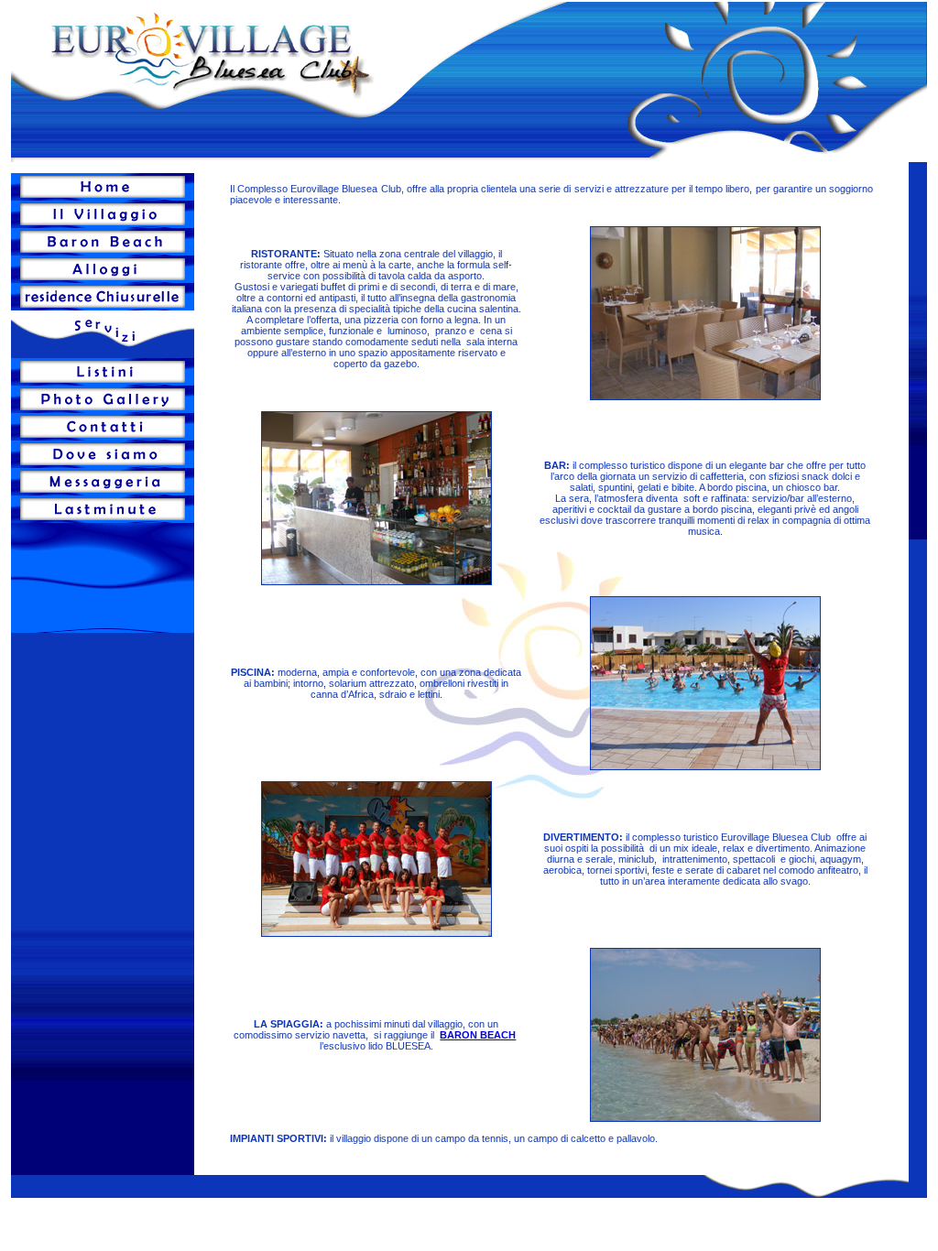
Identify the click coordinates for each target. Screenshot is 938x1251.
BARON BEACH (478, 1034)
